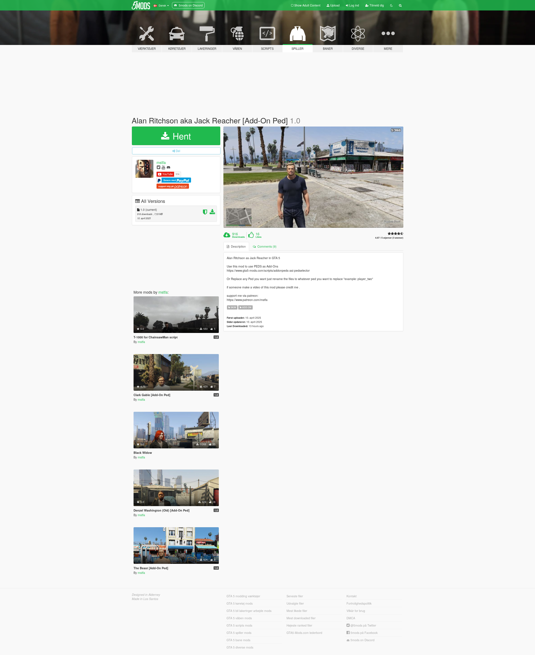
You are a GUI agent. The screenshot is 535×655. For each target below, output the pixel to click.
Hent (180, 135)
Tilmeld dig (376, 5)
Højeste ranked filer (299, 625)
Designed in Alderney (146, 594)
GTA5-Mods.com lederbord (304, 633)
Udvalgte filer (295, 603)
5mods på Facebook (364, 633)
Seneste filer (295, 596)
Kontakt (351, 596)
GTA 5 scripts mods (239, 625)
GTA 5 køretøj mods (240, 603)
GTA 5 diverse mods (240, 647)
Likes (258, 237)
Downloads (238, 237)
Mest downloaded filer (301, 618)
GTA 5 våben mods (239, 618)
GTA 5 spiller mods (239, 633)
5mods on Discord (362, 640)
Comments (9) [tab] (266, 246)
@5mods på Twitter (363, 625)
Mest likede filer (297, 611)
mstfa (161, 162)
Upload (334, 5)
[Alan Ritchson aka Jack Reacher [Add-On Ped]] (313, 177)
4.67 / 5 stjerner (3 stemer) (389, 238)
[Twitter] (158, 167)
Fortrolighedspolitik (359, 603)
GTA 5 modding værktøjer (243, 596)
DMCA (350, 618)
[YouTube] (163, 167)
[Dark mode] (391, 5)
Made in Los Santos (145, 599)
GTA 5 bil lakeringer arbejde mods (249, 611)
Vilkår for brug (355, 611)
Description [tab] (237, 246)
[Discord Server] (168, 167)
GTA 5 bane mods (238, 640)
